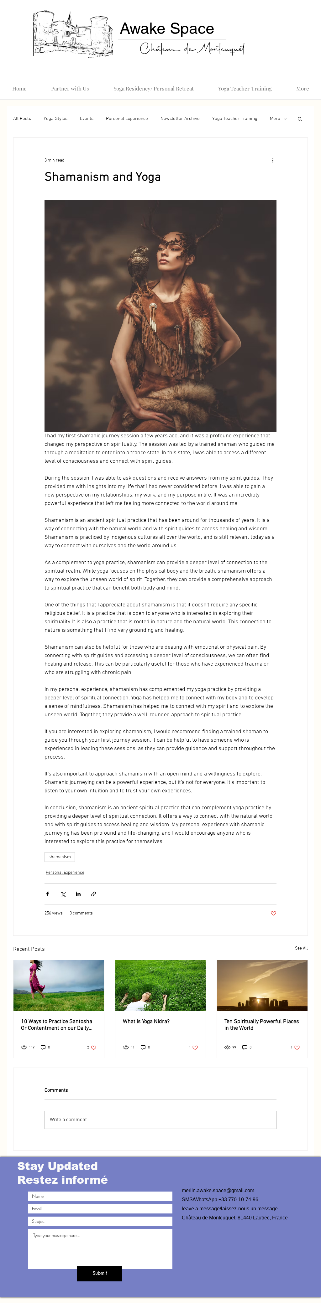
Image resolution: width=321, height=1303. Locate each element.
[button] (160, 728)
